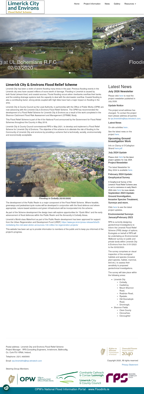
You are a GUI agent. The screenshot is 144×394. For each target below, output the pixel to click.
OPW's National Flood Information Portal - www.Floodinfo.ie (72, 389)
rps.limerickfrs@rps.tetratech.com (125, 118)
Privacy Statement (130, 364)
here (121, 95)
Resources (129, 3)
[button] (11, 47)
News (107, 3)
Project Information (92, 3)
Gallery (117, 3)
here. (130, 170)
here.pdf (119, 148)
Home (76, 3)
